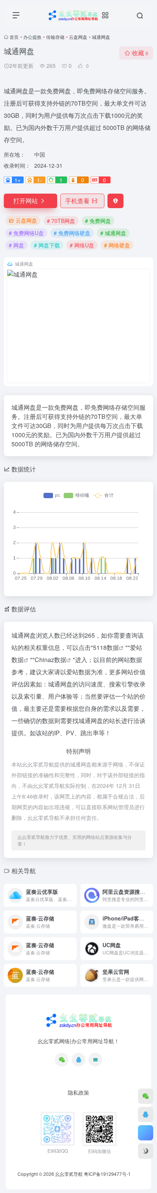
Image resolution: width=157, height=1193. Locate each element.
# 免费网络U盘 (26, 233)
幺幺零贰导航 (69, 1174)
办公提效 (32, 37)
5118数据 (106, 647)
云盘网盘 (78, 37)
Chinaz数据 (50, 659)
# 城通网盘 (113, 233)
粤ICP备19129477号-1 (107, 1174)
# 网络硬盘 (117, 245)
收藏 (140, 52)
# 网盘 (16, 245)
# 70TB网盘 (61, 220)
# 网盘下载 (47, 245)
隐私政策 (78, 1092)
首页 (14, 37)
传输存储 (55, 37)
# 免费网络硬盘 (72, 233)
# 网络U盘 (82, 245)
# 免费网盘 (98, 220)
